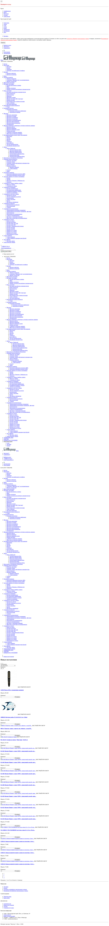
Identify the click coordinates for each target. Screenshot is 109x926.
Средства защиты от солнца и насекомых (14, 176)
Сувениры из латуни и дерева (11, 194)
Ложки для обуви (11, 199)
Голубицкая (6, 31)
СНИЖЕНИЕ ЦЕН (8, 437)
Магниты (6, 113)
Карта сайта (7, 898)
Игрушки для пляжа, (9, 84)
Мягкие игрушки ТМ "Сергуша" (15, 98)
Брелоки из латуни (11, 195)
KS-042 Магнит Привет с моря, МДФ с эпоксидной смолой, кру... (18, 751)
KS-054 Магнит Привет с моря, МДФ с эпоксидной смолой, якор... (18, 819)
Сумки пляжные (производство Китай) (16, 238)
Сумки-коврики (13, 168)
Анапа (5, 24)
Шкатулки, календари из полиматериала (17, 218)
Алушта (6, 15)
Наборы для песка (11, 88)
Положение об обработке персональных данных (16, 890)
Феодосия (6, 13)
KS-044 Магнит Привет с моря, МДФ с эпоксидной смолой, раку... (18, 762)
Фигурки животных (12, 104)
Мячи (8, 86)
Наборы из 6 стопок (12, 233)
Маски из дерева (11, 184)
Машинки (9, 96)
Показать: (3, 667)
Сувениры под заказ (9, 907)
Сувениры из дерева (12, 186)
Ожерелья (9, 69)
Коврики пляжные (11, 165)
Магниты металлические (13, 121)
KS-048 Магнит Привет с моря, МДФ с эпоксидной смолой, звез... (18, 785)
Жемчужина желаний (9, 82)
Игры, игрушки (7, 90)
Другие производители (12, 144)
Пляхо (5, 28)
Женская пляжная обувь (15, 151)
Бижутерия (6, 65)
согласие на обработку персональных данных (78, 38)
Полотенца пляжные (9, 172)
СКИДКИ (6, 439)
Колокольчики (10, 198)
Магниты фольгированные (13, 123)
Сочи (5, 25)
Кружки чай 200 (11, 227)
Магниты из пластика (12, 119)
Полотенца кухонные (14, 112)
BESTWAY (9, 136)
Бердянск (6, 36)
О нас (8, 443)
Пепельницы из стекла (12, 234)
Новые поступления (9, 656)
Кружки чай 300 (11, 229)
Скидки (5, 906)
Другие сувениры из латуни (14, 196)
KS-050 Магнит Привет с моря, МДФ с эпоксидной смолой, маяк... (18, 796)
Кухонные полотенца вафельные (17, 110)
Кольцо (8, 68)
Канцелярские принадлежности (12, 105)
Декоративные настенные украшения (16, 210)
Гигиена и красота (8, 77)
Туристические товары (9, 242)
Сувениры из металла (9, 203)
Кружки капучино (11, 222)
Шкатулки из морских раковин (14, 133)
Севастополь (7, 16)
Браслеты (9, 66)
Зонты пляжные (11, 164)
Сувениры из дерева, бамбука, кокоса (13, 183)
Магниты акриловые (12, 115)
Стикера (9, 207)
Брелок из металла (11, 73)
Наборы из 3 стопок (12, 231)
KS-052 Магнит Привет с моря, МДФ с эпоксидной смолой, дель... (18, 807)
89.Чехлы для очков (11, 160)
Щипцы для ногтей (11, 81)
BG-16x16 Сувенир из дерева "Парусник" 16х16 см (14, 739)
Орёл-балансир (10, 212)
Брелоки (6, 72)
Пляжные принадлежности (10, 159)
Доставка (9, 444)
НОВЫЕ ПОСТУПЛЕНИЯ (10, 440)
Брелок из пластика (11, 74)
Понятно (3, 42)
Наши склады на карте (9, 916)
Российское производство (13, 145)
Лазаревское (7, 29)
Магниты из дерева (11, 116)
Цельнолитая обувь (14, 155)
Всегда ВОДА (10, 143)
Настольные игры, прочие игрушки (16, 101)
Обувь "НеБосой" (11, 148)
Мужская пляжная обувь (15, 152)
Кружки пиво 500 (11, 225)
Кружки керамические (12, 188)
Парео (8, 171)
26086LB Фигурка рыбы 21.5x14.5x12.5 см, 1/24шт (14, 717)
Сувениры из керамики (9, 187)
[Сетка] (2, 663)
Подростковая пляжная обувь (16, 153)
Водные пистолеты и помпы (14, 85)
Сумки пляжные (8, 235)
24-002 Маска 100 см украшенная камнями (12, 690)
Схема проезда (7, 914)
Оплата (8, 445)
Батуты (5, 64)
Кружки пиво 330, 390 (12, 223)
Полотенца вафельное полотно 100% (16, 174)
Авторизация (7, 53)
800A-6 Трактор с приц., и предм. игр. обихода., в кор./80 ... (16, 728)
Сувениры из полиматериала (11, 208)
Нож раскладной (11, 206)
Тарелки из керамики (12, 192)
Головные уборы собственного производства (18, 163)
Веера (5, 76)
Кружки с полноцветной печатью (15, 226)
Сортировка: (4, 664)
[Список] (1, 663)
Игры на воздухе (11, 93)
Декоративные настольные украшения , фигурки (19, 211)
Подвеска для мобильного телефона (16, 70)
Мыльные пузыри (11, 97)
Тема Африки (7, 239)
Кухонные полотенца (12, 109)
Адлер (5, 26)
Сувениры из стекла (9, 219)
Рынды (8, 200)
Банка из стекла (10, 220)
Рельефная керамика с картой (14, 191)
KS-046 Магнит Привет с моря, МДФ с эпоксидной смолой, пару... (18, 773)
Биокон (8, 178)
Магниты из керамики (12, 117)
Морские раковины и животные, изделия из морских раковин (19, 125)
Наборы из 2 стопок (12, 230)
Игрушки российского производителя (16, 92)
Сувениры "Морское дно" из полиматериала (18, 80)
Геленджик (6, 22)
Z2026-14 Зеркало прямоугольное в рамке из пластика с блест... (17, 841)
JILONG (9, 139)
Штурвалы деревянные (12, 202)
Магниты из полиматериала (14, 120)
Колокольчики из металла (13, 204)
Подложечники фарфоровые (14, 190)
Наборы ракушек (11, 131)
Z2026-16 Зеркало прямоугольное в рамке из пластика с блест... (17, 864)
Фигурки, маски (11, 241)
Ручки (8, 106)
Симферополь (7, 11)
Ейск (5, 32)
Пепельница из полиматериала (14, 214)
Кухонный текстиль (9, 108)
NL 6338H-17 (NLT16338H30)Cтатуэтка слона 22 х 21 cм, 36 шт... (18, 830)
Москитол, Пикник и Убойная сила (15, 180)
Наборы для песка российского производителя (18, 89)
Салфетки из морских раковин (14, 132)
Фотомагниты (10, 124)
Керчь (5, 12)
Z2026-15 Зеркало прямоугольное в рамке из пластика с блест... (17, 852)
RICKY (8, 140)
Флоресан (9, 182)
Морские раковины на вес (13, 129)
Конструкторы (10, 94)
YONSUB (9, 141)
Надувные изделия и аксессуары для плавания (15, 135)
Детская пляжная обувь (15, 149)
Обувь (5, 147)
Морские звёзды (11, 127)
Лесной (8, 179)
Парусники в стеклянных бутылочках (13, 157)
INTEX (8, 137)
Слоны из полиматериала (13, 215)
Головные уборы (11, 161)
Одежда (8, 170)
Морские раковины (11, 128)
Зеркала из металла (11, 78)
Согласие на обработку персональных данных (15, 889)
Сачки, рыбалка (10, 102)
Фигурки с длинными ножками (15, 216)
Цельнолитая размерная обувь (17, 156)
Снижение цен (7, 903)
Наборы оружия (11, 100)
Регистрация (7, 52)
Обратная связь (7, 896)
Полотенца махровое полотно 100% (16, 175)
